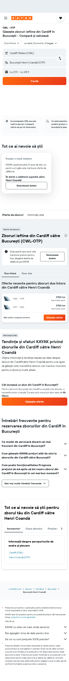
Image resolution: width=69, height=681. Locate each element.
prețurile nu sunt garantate (23, 617)
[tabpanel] (34, 389)
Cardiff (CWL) (16, 552)
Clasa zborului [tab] (34, 528)
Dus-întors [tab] (10, 273)
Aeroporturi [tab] (13, 528)
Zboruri (28, 589)
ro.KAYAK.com (15, 589)
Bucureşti (52, 589)
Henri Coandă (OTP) (19, 557)
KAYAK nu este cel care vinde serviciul (27, 627)
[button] (5, 18)
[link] (34, 402)
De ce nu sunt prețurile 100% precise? (27, 639)
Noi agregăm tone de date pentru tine (27, 633)
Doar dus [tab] (27, 273)
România (40, 589)
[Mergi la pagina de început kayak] (21, 18)
